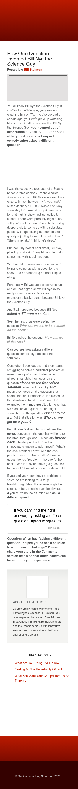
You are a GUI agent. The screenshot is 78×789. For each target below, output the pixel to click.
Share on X (54, 528)
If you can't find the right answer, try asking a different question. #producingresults (38, 515)
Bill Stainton (33, 69)
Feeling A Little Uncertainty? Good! (39, 669)
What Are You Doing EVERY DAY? (38, 663)
